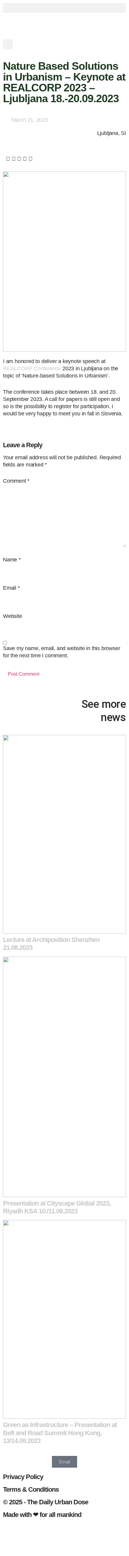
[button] (64, 8)
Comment (16, 481)
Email (11, 588)
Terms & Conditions (31, 1489)
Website (12, 616)
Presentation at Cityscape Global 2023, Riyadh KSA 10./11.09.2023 (57, 1207)
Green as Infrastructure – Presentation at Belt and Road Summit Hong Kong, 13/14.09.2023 (60, 1432)
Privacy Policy (23, 1477)
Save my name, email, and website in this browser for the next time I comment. (61, 652)
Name (12, 560)
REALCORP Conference (32, 368)
